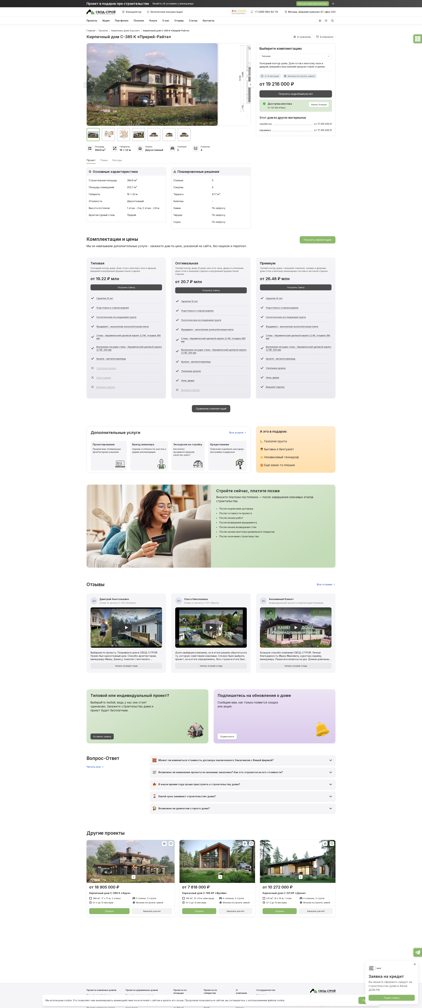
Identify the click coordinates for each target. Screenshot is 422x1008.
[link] (166, 31)
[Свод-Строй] (101, 12)
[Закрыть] (414, 964)
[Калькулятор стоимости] (417, 38)
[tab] (91, 160)
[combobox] (294, 56)
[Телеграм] (417, 952)
